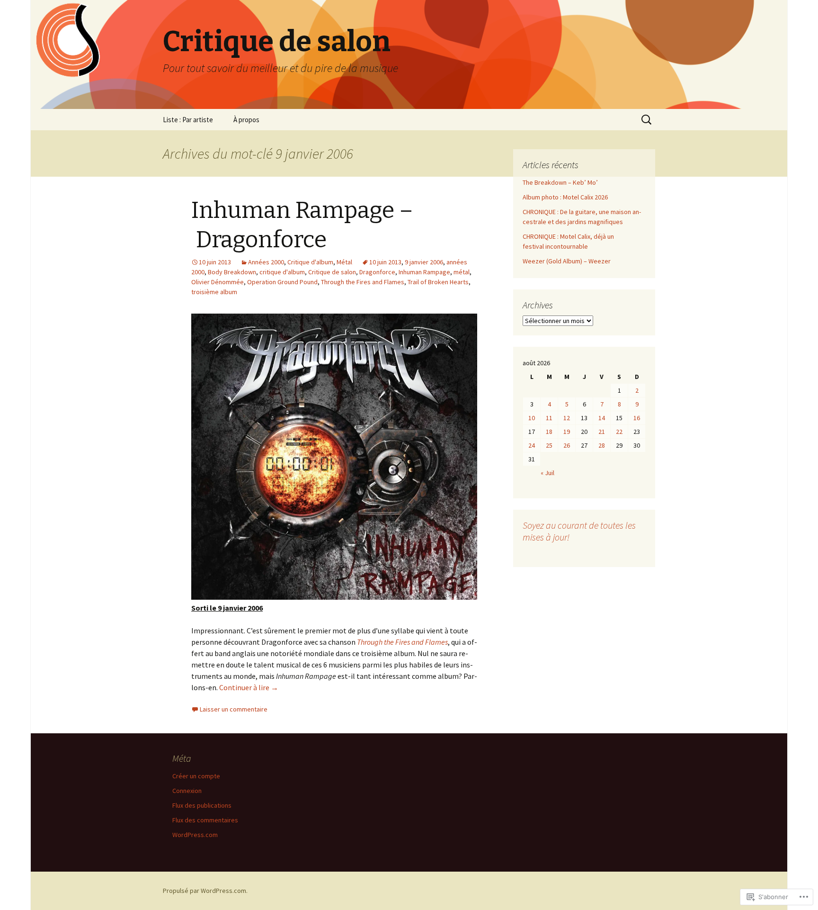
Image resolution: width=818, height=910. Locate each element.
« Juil (547, 473)
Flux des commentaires (205, 820)
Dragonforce (377, 272)
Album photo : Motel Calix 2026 (565, 197)
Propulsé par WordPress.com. (205, 890)
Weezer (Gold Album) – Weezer (567, 261)
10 (531, 418)
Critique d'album (310, 262)
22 (619, 431)
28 (601, 445)
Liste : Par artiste (188, 119)
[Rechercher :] (647, 120)
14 (601, 418)
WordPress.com (195, 834)
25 (549, 445)
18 (549, 431)
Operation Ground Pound (282, 282)
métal (461, 272)
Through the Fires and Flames (362, 282)
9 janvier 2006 (424, 262)
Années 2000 (266, 262)
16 (636, 418)
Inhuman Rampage (424, 272)
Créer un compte (196, 776)
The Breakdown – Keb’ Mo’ (560, 182)
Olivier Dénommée (217, 282)
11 (549, 418)
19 (566, 431)
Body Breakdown (232, 272)
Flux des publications (201, 805)
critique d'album (282, 272)
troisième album (214, 292)
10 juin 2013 (385, 262)
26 (566, 445)
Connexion (187, 790)
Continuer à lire (248, 687)
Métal (344, 262)
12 (566, 418)
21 (601, 431)
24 (531, 445)
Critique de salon (332, 272)
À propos (246, 119)
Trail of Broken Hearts (438, 282)
